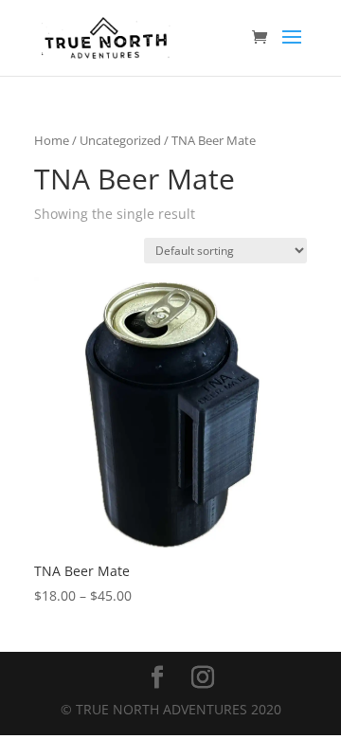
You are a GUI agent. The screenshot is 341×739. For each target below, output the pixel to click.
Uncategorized (120, 140)
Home (51, 140)
